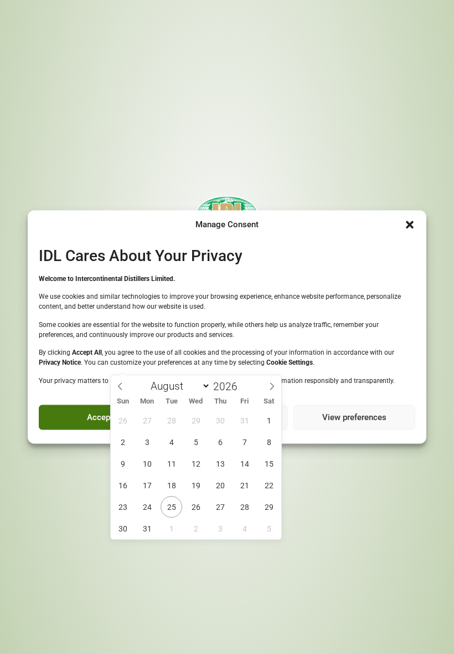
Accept (100, 417)
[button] (409, 225)
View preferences (354, 417)
